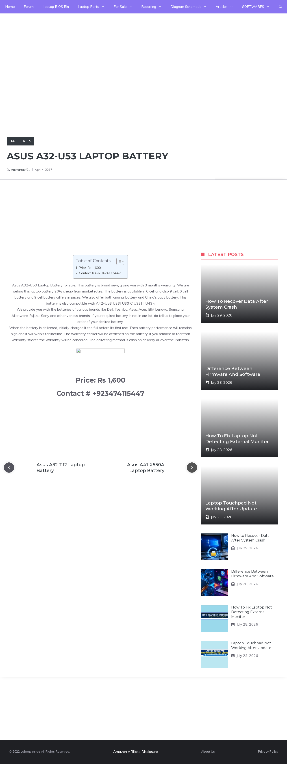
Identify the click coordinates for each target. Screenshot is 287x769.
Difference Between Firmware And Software (252, 573)
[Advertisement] (134, 44)
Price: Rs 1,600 (90, 268)
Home (10, 6)
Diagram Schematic (186, 6)
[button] (280, 6)
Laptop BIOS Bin (56, 6)
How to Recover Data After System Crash (250, 537)
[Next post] (192, 467)
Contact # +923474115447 (100, 273)
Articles (222, 6)
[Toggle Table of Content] (118, 261)
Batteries (20, 141)
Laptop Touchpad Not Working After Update (251, 645)
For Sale (120, 6)
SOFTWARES (253, 6)
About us (208, 752)
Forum (29, 6)
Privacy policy (268, 752)
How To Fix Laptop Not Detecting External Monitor (251, 612)
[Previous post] (9, 467)
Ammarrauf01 (20, 169)
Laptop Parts (88, 6)
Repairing (148, 6)
